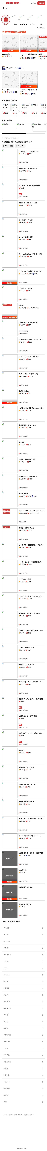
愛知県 (10, 1115)
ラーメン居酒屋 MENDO (28, 784)
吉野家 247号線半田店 (27, 459)
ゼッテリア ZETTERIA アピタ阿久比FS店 (31, 820)
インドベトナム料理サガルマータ (30, 271)
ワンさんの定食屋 (25, 579)
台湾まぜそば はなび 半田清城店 (31, 853)
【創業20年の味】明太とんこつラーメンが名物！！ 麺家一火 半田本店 (31, 409)
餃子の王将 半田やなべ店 (28, 168)
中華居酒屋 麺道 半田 (27, 425)
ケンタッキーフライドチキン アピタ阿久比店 (31, 683)
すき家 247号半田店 (26, 528)
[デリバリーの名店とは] (23, 68)
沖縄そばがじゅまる (26, 887)
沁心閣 (21, 305)
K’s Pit (21, 442)
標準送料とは (6, 138)
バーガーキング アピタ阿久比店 (30, 562)
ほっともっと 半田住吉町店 (29, 151)
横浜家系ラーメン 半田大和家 (29, 613)
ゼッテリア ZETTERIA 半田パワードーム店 (31, 546)
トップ (5, 1115)
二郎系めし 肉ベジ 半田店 (28, 716)
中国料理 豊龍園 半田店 (28, 203)
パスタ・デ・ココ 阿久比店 (29, 357)
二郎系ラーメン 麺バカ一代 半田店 (31, 699)
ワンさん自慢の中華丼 (26, 647)
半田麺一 (22, 750)
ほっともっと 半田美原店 (28, 476)
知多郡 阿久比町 (18, 1115)
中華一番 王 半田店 (26, 767)
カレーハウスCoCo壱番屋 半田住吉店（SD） (31, 255)
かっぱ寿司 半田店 (26, 220)
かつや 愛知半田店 (26, 237)
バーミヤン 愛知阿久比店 (28, 322)
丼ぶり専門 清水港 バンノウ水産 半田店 (32, 734)
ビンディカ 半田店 (25, 288)
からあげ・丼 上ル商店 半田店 (29, 185)
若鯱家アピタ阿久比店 (26, 801)
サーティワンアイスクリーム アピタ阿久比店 (31, 631)
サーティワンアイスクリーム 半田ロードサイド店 (31, 837)
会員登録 (41, 3)
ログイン (33, 3)
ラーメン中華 (23, 493)
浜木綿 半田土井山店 (26, 665)
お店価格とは (16, 138)
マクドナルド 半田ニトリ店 (28, 374)
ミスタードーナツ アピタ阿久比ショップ (31, 597)
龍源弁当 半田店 (25, 904)
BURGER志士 (24, 391)
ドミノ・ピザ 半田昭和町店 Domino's (31, 512)
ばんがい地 (22, 870)
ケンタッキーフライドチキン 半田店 (31, 340)
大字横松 (26, 1115)
